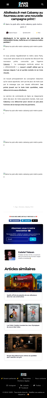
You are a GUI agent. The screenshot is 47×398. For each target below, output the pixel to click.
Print (39, 32)
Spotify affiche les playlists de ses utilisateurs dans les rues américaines (22, 296)
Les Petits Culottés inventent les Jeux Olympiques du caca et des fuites (23, 326)
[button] (8, 4)
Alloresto (21, 207)
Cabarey (6, 64)
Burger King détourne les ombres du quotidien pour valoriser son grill (22, 356)
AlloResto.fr (8, 38)
